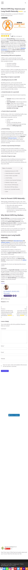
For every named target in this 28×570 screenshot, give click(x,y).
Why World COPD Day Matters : (11, 187)
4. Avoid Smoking (8, 177)
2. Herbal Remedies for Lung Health (12, 173)
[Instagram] (9, 568)
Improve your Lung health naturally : (12, 189)
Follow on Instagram (15, 415)
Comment (3, 328)
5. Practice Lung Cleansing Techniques (13, 180)
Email (2, 352)
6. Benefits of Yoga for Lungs (11, 182)
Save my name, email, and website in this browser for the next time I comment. (15, 365)
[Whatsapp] (7, 568)
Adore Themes (12, 565)
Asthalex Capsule (5, 242)
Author (6, 191)
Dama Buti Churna (18, 240)
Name (2, 346)
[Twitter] (18, 568)
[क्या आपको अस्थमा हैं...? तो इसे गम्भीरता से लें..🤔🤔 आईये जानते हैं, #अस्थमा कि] (14, 470)
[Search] (25, 3)
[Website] (13, 296)
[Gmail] (12, 568)
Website (3, 358)
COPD (7, 301)
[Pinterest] (15, 568)
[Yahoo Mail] (23, 568)
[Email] (16, 296)
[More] (26, 568)
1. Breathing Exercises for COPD (11, 171)
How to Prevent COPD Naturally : (12, 184)
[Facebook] (4, 568)
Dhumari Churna (12, 138)
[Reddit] (21, 568)
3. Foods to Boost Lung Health (11, 175)
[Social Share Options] (4, 437)
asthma (24, 260)
